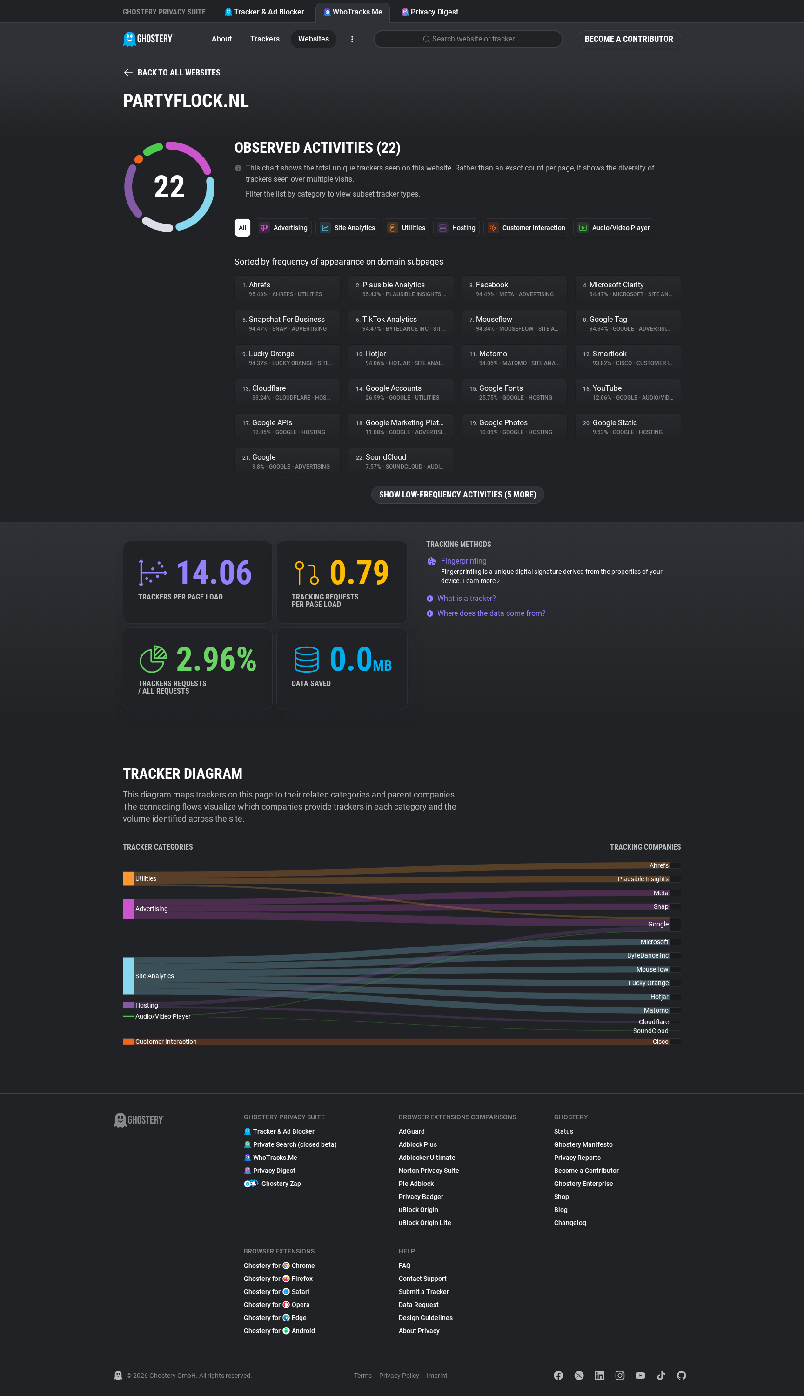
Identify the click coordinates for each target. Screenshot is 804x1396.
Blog (561, 1209)
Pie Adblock (416, 1183)
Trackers (265, 38)
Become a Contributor (629, 39)
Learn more (479, 581)
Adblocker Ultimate (427, 1157)
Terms (363, 1375)
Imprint (437, 1375)
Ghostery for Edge (275, 1317)
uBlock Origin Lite (425, 1222)
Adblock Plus (418, 1144)
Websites (313, 38)
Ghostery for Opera (277, 1304)
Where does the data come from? (491, 613)
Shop (561, 1196)
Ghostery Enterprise (583, 1183)
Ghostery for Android (279, 1331)
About (222, 38)
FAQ (405, 1265)
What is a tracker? (466, 598)
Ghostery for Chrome (279, 1265)
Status (563, 1131)
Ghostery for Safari (276, 1291)
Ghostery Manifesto (583, 1144)
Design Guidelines (426, 1317)
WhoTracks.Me (357, 11)
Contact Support (423, 1278)
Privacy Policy (399, 1375)
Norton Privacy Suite (429, 1170)
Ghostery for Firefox (278, 1278)
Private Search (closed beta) (295, 1144)
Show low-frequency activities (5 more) (457, 494)
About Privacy (419, 1331)
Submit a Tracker (424, 1291)
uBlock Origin (418, 1209)
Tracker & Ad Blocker (269, 11)
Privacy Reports (577, 1157)
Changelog (570, 1222)
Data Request (419, 1304)
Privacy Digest (434, 11)
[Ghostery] (148, 39)
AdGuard (412, 1131)
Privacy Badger (421, 1196)
